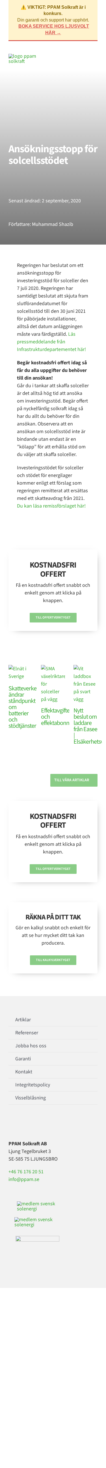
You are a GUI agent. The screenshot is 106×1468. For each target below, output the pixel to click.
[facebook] (10, 1124)
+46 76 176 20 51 (26, 1171)
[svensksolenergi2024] (38, 1203)
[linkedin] (28, 1124)
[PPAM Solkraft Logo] (22, 56)
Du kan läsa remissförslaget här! (51, 506)
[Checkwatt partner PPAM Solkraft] (37, 1219)
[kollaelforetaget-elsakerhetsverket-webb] (37, 1238)
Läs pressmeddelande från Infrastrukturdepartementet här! (51, 342)
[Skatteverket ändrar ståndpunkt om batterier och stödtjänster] (20, 673)
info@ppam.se (23, 1179)
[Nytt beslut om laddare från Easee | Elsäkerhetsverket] (85, 684)
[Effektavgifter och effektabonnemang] (53, 684)
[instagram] (19, 1124)
